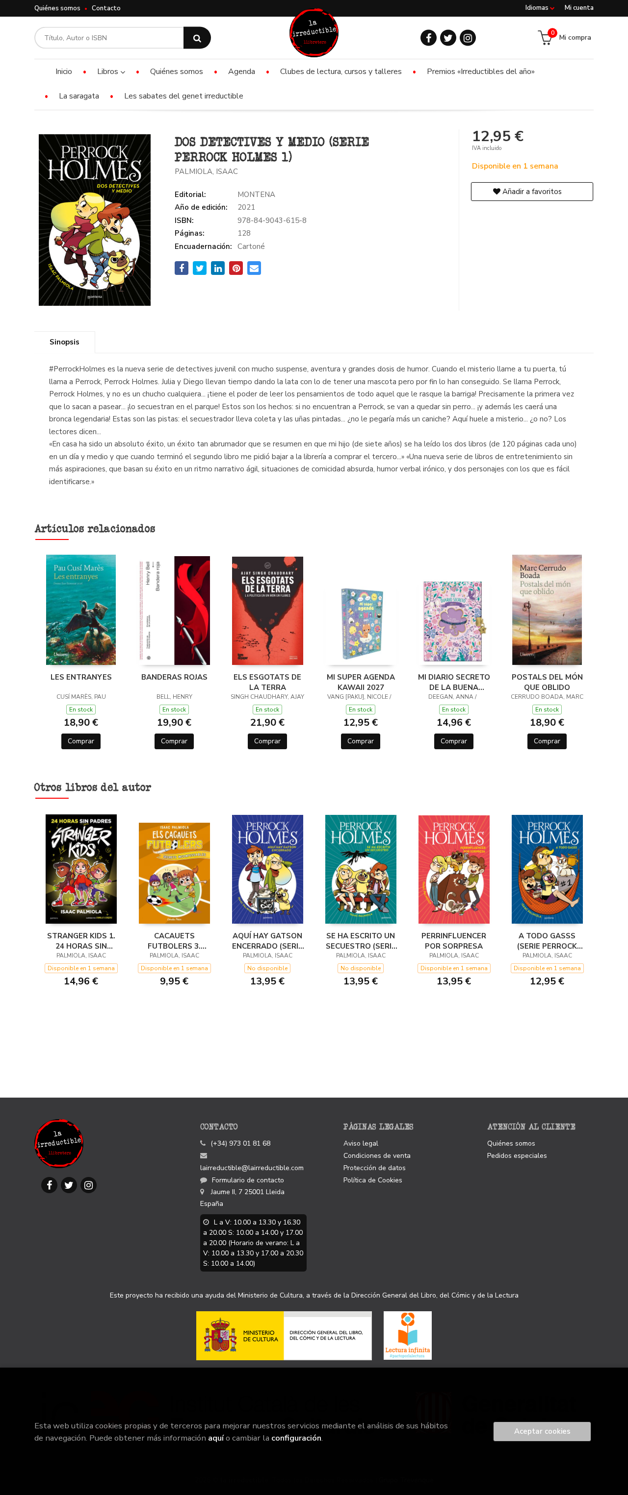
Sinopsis (64, 342)
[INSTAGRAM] (468, 38)
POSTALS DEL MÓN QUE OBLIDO (547, 682)
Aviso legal (360, 1143)
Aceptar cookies (542, 1431)
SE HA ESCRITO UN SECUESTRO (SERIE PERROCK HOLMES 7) (361, 941)
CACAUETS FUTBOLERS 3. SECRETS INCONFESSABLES (174, 941)
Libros (108, 71)
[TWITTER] (448, 38)
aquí (216, 1438)
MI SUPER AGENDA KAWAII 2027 (361, 682)
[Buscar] (197, 38)
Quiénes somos (57, 8)
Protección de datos (374, 1168)
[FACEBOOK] (428, 38)
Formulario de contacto (248, 1180)
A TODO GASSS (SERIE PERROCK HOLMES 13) (547, 941)
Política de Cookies (372, 1180)
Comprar (81, 741)
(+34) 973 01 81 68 (240, 1143)
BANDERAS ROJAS (174, 677)
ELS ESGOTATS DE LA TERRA (267, 682)
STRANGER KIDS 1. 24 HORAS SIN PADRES (81, 941)
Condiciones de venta (377, 1155)
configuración (296, 1438)
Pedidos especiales (517, 1155)
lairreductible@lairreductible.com (252, 1168)
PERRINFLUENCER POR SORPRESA (453, 941)
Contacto (106, 8)
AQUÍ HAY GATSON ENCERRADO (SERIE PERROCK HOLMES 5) (267, 941)
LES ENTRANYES (81, 677)
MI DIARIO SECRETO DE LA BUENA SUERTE (454, 682)
